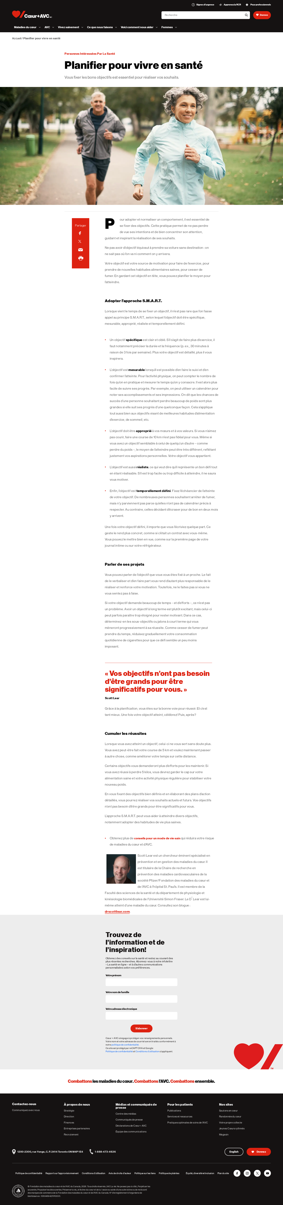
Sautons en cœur (228, 1110)
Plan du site (223, 1173)
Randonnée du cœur (230, 1116)
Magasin (223, 1134)
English (233, 1151)
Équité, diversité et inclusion (200, 1173)
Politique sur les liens (145, 1173)
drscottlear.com (117, 911)
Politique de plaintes (169, 1173)
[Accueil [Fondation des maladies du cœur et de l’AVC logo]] (34, 14)
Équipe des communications (131, 1131)
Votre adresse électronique (121, 1009)
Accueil (16, 38)
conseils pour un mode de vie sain (157, 838)
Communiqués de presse (129, 1119)
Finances (69, 1122)
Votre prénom (113, 975)
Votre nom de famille (117, 992)
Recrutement (71, 1134)
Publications (174, 1110)
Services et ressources (179, 1116)
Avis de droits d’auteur (120, 1173)
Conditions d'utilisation (147, 1051)
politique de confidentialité (125, 1044)
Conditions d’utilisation (93, 1173)
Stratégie (69, 1110)
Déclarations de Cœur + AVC (131, 1125)
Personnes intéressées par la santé (90, 54)
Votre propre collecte (230, 1122)
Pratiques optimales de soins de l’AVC (187, 1122)
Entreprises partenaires (77, 1128)
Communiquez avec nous (26, 1110)
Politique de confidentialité (119, 1051)
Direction (69, 1116)
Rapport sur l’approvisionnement (62, 1173)
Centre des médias (126, 1113)
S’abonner (141, 1028)
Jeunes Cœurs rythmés (232, 1128)
